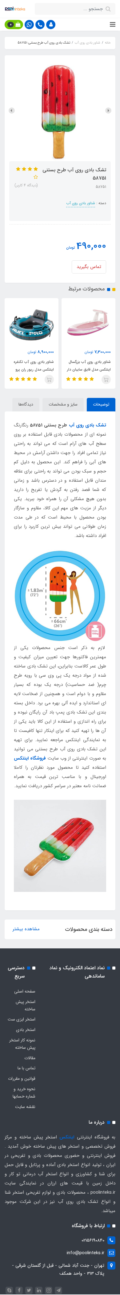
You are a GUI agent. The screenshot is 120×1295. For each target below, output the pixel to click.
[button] (50, 24)
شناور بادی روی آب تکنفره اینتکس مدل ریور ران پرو (34, 365)
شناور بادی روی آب (80, 203)
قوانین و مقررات (21, 1078)
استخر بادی (25, 1029)
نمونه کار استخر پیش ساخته (22, 1044)
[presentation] (108, 110)
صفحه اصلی (24, 991)
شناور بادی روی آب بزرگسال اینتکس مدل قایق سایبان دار (89, 365)
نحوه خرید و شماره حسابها (24, 1093)
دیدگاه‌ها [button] (25, 404)
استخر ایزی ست (21, 1019)
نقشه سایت (25, 1106)
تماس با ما (26, 1068)
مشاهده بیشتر (26, 929)
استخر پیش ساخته (25, 1005)
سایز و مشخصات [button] (63, 404)
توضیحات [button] (101, 404)
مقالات (29, 1058)
